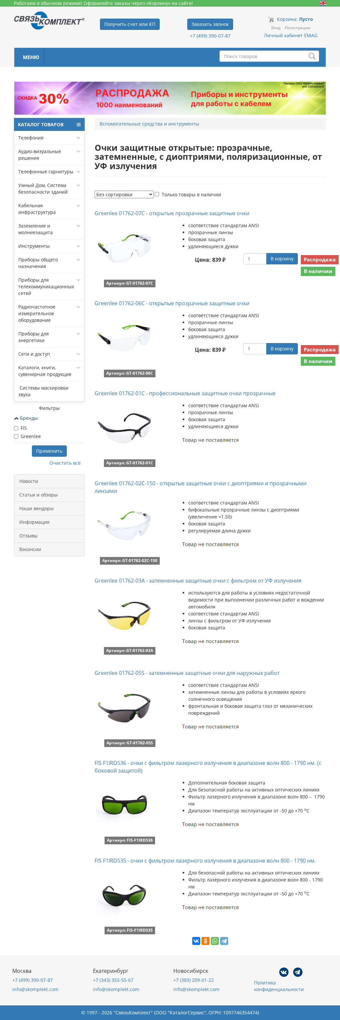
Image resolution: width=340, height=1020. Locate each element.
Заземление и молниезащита (35, 229)
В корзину (282, 258)
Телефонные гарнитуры (45, 171)
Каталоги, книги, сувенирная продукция (44, 370)
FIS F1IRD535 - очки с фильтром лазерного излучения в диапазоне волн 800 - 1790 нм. (205, 860)
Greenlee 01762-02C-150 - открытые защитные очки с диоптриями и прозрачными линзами (200, 487)
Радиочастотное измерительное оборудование (36, 313)
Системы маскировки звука (43, 391)
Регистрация (297, 28)
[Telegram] (224, 941)
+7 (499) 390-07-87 (210, 36)
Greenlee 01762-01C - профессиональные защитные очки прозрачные (185, 393)
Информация (34, 522)
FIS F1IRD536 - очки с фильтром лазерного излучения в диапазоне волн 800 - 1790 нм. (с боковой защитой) (208, 766)
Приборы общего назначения (38, 262)
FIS (24, 428)
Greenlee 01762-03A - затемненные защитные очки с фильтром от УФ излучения (198, 580)
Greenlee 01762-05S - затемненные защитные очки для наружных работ (187, 673)
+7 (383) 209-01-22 (193, 980)
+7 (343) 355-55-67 (113, 980)
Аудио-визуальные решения (39, 154)
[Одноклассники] (206, 941)
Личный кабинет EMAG (290, 35)
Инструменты (34, 246)
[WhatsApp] (215, 941)
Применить (49, 451)
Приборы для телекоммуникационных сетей (46, 286)
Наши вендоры (36, 508)
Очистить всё (65, 463)
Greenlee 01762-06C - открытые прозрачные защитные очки (172, 303)
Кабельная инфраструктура (37, 208)
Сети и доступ (34, 354)
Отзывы (28, 535)
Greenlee (31, 436)
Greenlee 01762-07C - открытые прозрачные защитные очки (172, 213)
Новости (28, 481)
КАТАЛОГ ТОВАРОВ (40, 124)
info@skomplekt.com (35, 989)
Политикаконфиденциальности (279, 985)
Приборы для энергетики (33, 336)
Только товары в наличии (191, 194)
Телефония (30, 138)
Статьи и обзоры (38, 495)
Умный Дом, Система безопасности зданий (43, 188)
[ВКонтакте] (196, 941)
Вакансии (30, 549)
